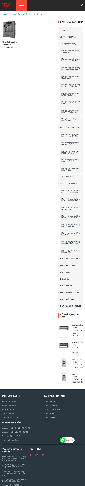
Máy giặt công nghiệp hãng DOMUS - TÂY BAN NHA (70, 68)
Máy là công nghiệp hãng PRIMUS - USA (70, 169)
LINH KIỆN (63, 30)
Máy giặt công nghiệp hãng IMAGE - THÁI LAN (70, 94)
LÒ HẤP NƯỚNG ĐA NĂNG (68, 37)
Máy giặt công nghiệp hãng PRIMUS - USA (70, 120)
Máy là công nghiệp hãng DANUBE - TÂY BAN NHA (70, 135)
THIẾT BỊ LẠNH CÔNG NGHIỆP (70, 292)
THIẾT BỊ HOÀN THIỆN (67, 265)
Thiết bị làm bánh (50, 401)
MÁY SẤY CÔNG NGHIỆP (68, 184)
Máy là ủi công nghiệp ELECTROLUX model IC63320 (77, 347)
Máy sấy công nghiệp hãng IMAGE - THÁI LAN (70, 225)
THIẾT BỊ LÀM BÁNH (67, 286)
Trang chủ (6, 14)
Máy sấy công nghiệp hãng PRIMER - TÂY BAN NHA (70, 242)
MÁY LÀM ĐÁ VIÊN (66, 177)
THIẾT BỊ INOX (65, 272)
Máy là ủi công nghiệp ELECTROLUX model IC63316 (77, 330)
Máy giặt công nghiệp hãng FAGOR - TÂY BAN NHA (70, 85)
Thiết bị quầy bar (50, 417)
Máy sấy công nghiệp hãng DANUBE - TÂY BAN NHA (70, 191)
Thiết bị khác (64, 279)
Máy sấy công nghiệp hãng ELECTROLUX (70, 208)
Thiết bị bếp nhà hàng (51, 405)
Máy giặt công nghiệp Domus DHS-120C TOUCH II (9, 44)
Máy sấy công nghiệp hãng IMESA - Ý (70, 234)
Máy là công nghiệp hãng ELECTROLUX (70, 143)
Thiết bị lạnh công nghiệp (10, 417)
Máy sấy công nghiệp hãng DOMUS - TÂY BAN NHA (70, 200)
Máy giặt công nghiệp (9, 401)
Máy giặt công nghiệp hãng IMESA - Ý (70, 102)
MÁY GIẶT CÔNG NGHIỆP (68, 44)
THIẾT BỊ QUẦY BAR (67, 299)
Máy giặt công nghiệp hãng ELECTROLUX (70, 77)
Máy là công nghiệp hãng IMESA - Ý (70, 160)
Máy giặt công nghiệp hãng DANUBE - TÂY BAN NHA (70, 60)
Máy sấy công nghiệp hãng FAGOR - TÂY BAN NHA (70, 217)
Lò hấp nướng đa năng (52, 409)
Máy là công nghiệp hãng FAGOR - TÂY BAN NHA (70, 152)
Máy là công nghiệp (8, 409)
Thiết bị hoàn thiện (8, 413)
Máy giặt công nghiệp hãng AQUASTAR (70, 51)
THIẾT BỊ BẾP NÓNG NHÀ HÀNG (70, 259)
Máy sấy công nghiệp (9, 405)
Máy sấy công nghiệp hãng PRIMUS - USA (70, 251)
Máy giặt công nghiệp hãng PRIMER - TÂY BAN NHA (70, 111)
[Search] (81, 5)
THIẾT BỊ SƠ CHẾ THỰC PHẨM (70, 306)
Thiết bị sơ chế (49, 413)
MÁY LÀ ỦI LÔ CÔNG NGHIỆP (69, 127)
